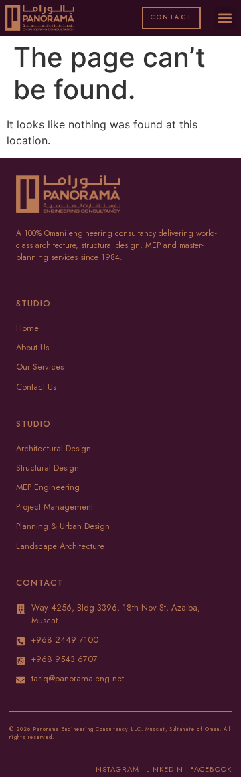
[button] (225, 18)
